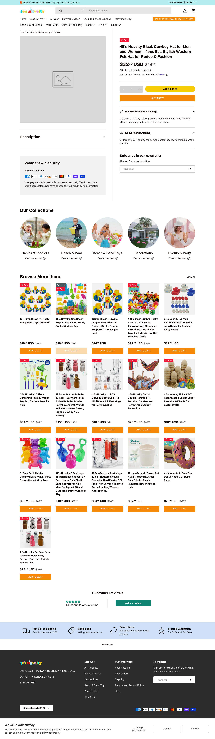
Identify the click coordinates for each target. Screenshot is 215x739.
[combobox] (113, 10)
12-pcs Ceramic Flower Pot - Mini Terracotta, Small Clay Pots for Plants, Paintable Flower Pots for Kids (143, 480)
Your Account (122, 667)
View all (191, 276)
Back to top (107, 644)
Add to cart (170, 89)
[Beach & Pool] (71, 232)
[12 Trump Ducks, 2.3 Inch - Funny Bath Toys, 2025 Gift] (35, 299)
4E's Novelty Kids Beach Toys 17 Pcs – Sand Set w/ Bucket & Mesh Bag (70, 322)
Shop (89, 24)
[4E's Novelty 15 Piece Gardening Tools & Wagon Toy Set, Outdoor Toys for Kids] (35, 374)
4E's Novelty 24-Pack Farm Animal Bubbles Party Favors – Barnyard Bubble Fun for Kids (35, 557)
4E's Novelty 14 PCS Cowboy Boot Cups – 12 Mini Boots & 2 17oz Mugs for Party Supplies (106, 399)
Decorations (143, 253)
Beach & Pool (71, 253)
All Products (91, 667)
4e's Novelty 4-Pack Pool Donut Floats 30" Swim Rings (178, 477)
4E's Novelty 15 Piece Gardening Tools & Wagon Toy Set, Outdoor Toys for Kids (34, 399)
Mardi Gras (52, 24)
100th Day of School (31, 24)
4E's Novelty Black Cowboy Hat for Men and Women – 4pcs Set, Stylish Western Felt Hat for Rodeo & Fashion (44, 32)
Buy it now (157, 98)
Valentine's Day (122, 18)
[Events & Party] (179, 232)
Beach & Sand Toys (107, 253)
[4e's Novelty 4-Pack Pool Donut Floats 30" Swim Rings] (179, 453)
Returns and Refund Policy (129, 685)
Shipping (124, 70)
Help (101, 24)
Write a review (133, 603)
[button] (193, 10)
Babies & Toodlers (35, 253)
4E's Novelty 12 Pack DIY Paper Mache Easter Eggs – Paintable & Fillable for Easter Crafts (179, 399)
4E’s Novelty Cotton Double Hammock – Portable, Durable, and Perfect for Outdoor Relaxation (140, 401)
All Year (54, 18)
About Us (89, 696)
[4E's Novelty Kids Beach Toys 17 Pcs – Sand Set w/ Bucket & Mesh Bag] (71, 299)
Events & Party (179, 253)
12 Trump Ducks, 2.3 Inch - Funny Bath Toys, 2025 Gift (35, 320)
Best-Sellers (36, 18)
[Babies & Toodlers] (35, 232)
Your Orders (121, 673)
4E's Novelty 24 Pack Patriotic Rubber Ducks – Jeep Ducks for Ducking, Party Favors (178, 324)
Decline (195, 728)
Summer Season (71, 18)
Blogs (114, 24)
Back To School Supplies (97, 18)
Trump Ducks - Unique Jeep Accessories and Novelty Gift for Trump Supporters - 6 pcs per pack (105, 325)
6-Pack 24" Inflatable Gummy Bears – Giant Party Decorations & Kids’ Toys (35, 477)
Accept (167, 728)
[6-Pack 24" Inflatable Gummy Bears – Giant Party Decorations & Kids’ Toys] (35, 453)
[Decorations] (143, 232)
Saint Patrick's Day (72, 24)
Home (23, 18)
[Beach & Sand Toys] (107, 232)
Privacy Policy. (52, 732)
